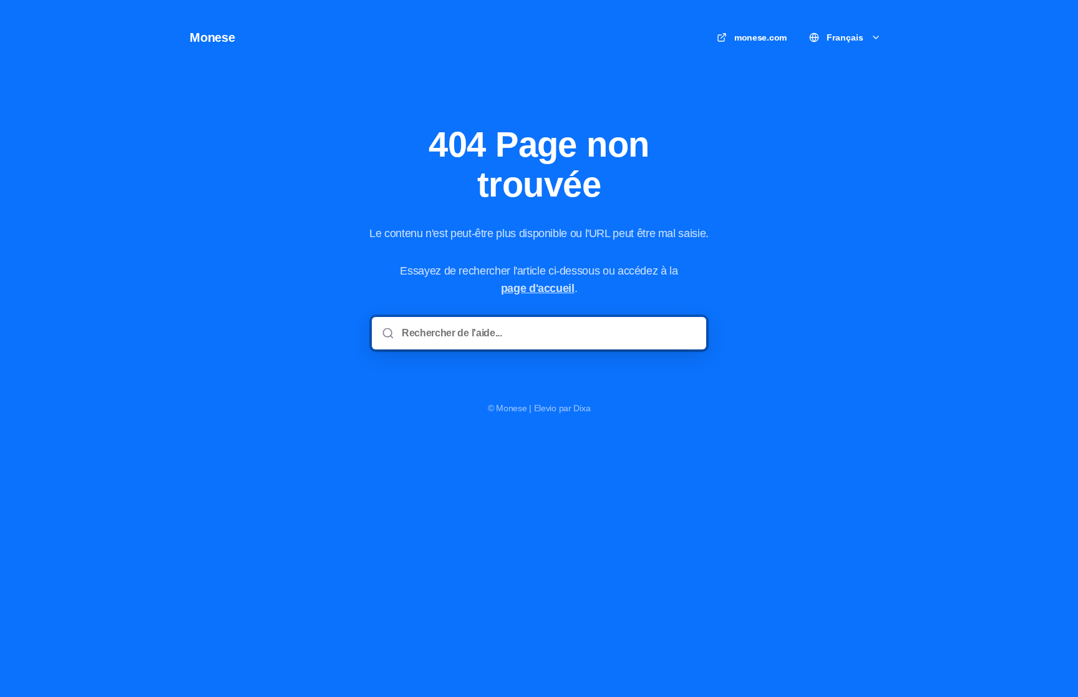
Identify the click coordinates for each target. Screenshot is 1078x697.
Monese (212, 37)
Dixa (581, 408)
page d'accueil (538, 288)
